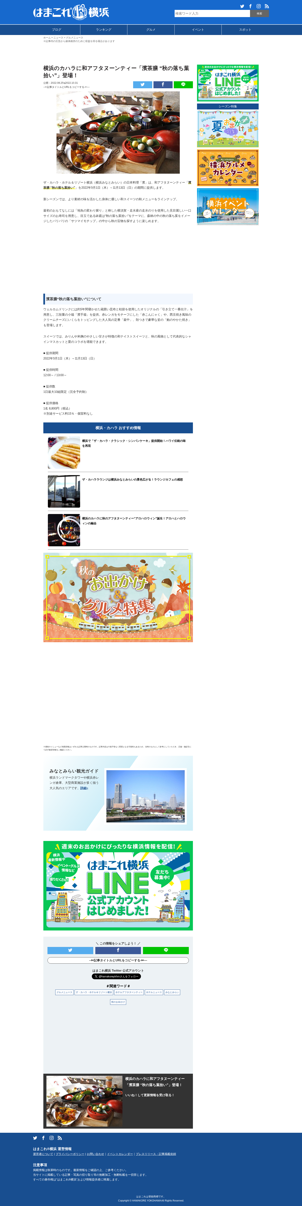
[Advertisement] (151, 53)
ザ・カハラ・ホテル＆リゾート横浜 (94, 992)
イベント (198, 29)
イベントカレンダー (120, 1154)
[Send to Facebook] (163, 84)
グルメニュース (64, 992)
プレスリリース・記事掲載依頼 (156, 1154)
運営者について (43, 1154)
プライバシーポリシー (70, 1154)
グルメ (151, 29)
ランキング (103, 29)
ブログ (56, 29)
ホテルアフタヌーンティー (129, 992)
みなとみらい (172, 992)
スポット (245, 29)
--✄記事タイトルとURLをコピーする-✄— (66, 87)
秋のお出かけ (118, 1002)
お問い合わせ (95, 1154)
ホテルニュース (154, 992)
